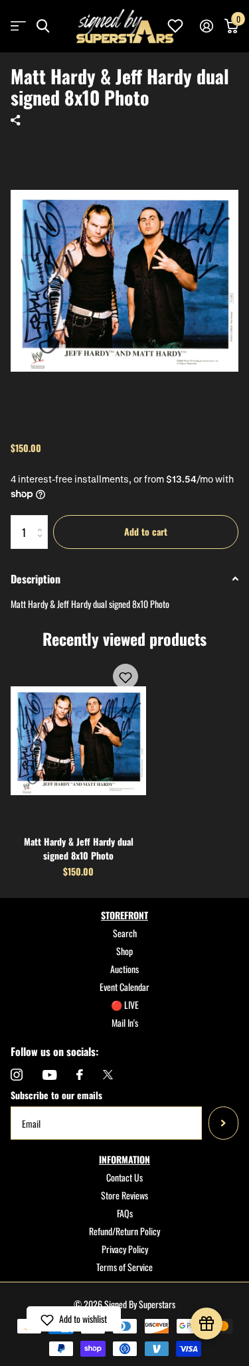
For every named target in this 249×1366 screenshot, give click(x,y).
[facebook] (79, 1074)
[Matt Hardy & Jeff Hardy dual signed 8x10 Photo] (78, 740)
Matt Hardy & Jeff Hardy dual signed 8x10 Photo (78, 848)
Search (125, 933)
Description (35, 579)
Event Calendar (124, 987)
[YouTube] (49, 1075)
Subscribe (223, 1123)
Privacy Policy (125, 1249)
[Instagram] (17, 1075)
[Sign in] (206, 26)
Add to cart (145, 531)
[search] (43, 26)
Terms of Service (124, 1267)
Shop (124, 951)
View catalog (18, 26)
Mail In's (125, 1022)
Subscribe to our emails (56, 1095)
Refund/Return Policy (124, 1231)
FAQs (125, 1213)
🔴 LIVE (125, 1005)
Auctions (124, 969)
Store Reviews (124, 1195)
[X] (108, 1074)
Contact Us (124, 1177)
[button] (125, 676)
